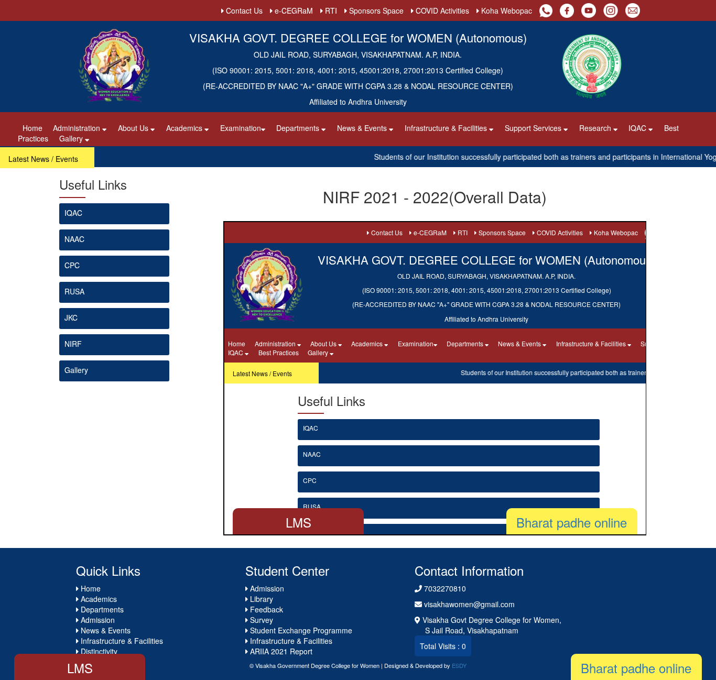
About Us (134, 128)
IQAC (73, 212)
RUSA (74, 291)
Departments (298, 128)
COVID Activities (441, 10)
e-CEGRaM (293, 10)
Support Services (534, 128)
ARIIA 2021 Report (280, 651)
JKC (71, 317)
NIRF (73, 343)
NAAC (74, 239)
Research (596, 128)
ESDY (459, 665)
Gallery (72, 138)
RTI (330, 10)
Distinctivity (98, 651)
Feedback (265, 609)
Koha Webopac (505, 10)
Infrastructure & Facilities (447, 128)
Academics (185, 128)
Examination (240, 128)
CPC (72, 265)
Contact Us (243, 10)
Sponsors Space (375, 10)
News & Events (363, 128)
